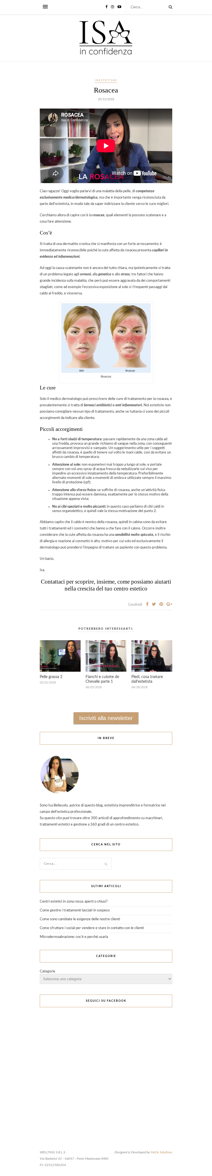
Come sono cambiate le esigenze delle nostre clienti (80, 919)
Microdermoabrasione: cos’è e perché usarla (74, 937)
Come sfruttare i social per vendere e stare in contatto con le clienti (92, 928)
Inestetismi (106, 80)
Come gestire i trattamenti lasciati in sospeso (75, 910)
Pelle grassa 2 (51, 677)
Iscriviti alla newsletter (106, 718)
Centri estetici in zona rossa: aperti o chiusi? (74, 901)
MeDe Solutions (161, 1152)
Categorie (47, 971)
